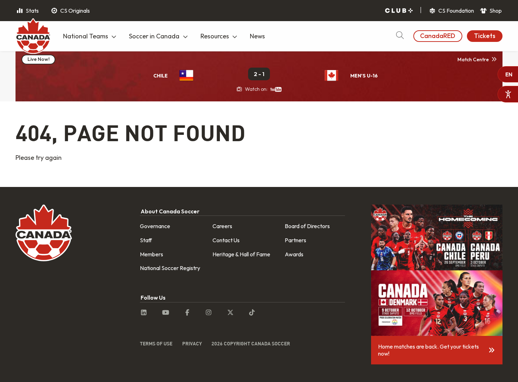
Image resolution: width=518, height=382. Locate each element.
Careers (222, 226)
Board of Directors (307, 226)
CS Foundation (455, 10)
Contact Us (226, 240)
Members (151, 254)
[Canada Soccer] (33, 37)
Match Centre (473, 59)
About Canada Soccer (170, 211)
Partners (295, 240)
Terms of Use (156, 343)
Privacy (192, 343)
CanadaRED (437, 36)
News (257, 36)
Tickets (484, 36)
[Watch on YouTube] (276, 89)
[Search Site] (400, 36)
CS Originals (74, 10)
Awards (294, 254)
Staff (146, 240)
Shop (495, 10)
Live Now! (38, 59)
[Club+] (399, 10)
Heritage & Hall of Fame (241, 254)
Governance (155, 226)
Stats (32, 10)
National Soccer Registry (170, 267)
